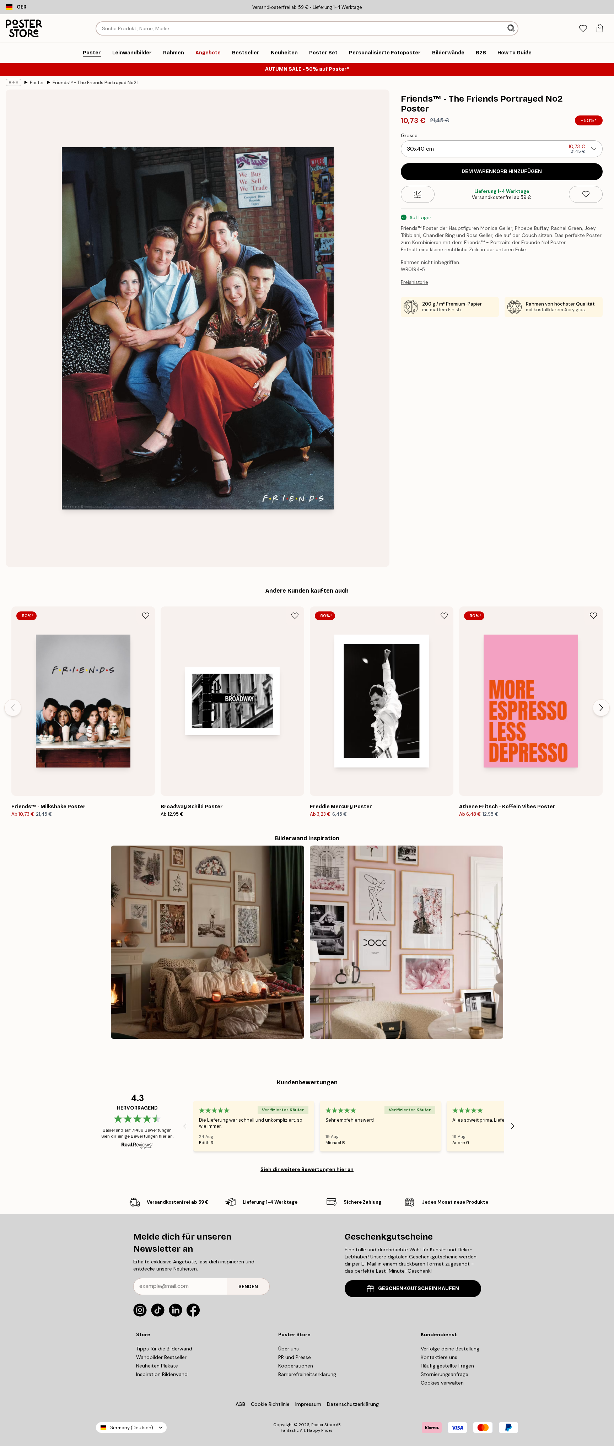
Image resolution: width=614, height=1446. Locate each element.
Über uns (288, 1348)
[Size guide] (418, 194)
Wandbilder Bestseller (161, 1357)
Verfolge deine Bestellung (450, 1348)
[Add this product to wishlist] (586, 194)
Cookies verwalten (442, 1383)
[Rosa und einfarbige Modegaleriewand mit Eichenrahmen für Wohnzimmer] (406, 942)
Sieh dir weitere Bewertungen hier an (307, 1169)
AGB (240, 1404)
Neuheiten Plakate (157, 1366)
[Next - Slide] (601, 707)
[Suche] (511, 28)
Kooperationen (295, 1366)
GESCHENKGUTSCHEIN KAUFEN (418, 1288)
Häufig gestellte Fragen (447, 1366)
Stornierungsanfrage (444, 1374)
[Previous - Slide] (12, 707)
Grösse (409, 135)
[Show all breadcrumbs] (13, 82)
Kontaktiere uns (439, 1357)
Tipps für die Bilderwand (164, 1348)
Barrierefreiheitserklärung (307, 1374)
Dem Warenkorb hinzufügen (502, 171)
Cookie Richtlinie (270, 1404)
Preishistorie (414, 282)
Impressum (308, 1404)
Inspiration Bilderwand (162, 1374)
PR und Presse (294, 1357)
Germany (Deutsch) (131, 1428)
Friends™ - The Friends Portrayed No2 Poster (95, 83)
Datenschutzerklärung (353, 1404)
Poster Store (323, 1424)
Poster (37, 83)
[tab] (583, 29)
